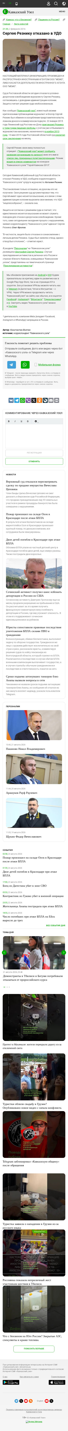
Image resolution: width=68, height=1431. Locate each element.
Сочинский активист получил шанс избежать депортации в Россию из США (34, 593)
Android (42, 275)
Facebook (11, 299)
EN (10, 3)
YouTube (12, 306)
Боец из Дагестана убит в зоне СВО (24, 885)
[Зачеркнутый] (28, 421)
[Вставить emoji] (36, 421)
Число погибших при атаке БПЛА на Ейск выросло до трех (29, 918)
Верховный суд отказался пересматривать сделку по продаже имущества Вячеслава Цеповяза (31, 485)
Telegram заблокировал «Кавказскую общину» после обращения (31, 1163)
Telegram (12, 289)
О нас (5, 1377)
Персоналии (20, 248)
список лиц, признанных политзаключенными (31, 158)
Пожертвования (58, 1377)
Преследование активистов (17, 265)
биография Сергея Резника (29, 252)
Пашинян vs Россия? (49, 19)
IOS (49, 275)
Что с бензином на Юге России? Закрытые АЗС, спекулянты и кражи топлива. (32, 1338)
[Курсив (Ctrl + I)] (15, 421)
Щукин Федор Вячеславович (23, 836)
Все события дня (55, 925)
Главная (6, 24)
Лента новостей (21, 24)
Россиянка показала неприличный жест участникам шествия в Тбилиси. (27, 1282)
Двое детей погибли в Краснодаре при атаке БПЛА (33, 541)
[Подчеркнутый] (21, 421)
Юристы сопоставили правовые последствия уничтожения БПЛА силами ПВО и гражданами (33, 631)
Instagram (23, 299)
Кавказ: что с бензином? (19, 19)
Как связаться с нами (29, 1377)
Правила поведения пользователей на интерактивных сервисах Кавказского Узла (34, 1411)
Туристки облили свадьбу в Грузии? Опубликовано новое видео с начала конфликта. (32, 1106)
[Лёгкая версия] (16, 3)
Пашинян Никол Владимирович (25, 749)
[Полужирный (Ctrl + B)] (9, 421)
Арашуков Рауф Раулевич (21, 793)
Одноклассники (52, 299)
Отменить (34, 461)
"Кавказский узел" (26, 110)
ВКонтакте (36, 299)
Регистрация (34, 453)
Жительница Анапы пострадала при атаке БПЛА (33, 906)
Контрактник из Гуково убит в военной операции (33, 896)
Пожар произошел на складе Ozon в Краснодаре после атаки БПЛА (28, 516)
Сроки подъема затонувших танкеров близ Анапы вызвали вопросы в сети (32, 678)
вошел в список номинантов (21, 161)
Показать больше (34, 1348)
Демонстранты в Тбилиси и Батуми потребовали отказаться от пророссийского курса (33, 978)
